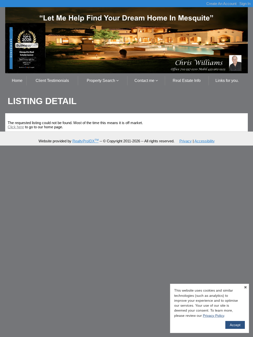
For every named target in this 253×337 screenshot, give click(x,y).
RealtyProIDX (85, 141)
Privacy (185, 141)
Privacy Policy (213, 316)
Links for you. (227, 80)
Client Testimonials (52, 80)
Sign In (245, 3)
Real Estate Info (187, 80)
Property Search (101, 80)
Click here (16, 127)
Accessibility (204, 141)
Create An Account (221, 3)
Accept (235, 325)
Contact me (144, 80)
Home (17, 80)
